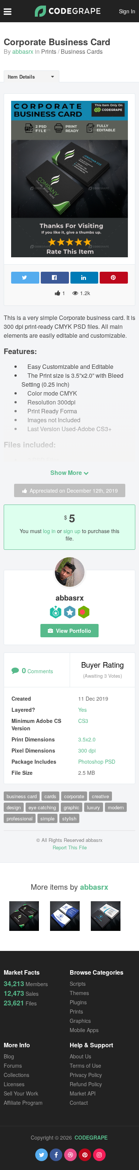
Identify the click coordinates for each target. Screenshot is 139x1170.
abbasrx (22, 51)
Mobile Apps (84, 1030)
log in (49, 531)
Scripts (78, 983)
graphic (71, 807)
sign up (71, 531)
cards (50, 796)
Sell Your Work (21, 1093)
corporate (74, 796)
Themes (79, 993)
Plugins (78, 1002)
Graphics (80, 1020)
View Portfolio (72, 630)
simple (47, 818)
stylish (69, 818)
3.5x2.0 (87, 739)
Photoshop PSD (96, 761)
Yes (82, 709)
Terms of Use (85, 1065)
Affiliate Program (23, 1102)
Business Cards (82, 51)
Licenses (14, 1084)
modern (116, 807)
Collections (16, 1074)
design (14, 807)
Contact (79, 1102)
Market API (83, 1093)
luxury (93, 807)
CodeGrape (91, 1137)
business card (22, 796)
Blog (9, 1056)
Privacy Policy (86, 1074)
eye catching (42, 807)
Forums (13, 1065)
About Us (80, 1056)
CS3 (83, 720)
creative (100, 796)
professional (20, 818)
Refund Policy (86, 1084)
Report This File (70, 847)
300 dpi (87, 750)
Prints (48, 51)
